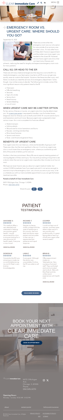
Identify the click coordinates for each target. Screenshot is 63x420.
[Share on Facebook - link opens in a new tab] (34, 189)
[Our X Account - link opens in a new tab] (47, 380)
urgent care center (15, 113)
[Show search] (41, 3)
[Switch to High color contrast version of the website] (44, 3)
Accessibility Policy (49, 413)
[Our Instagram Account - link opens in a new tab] (44, 380)
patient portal (26, 407)
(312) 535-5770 (13, 185)
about (7, 407)
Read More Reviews (31, 293)
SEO (39, 416)
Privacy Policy (35, 413)
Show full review (9, 247)
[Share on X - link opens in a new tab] (40, 189)
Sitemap (45, 416)
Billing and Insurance (50, 407)
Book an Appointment (31, 342)
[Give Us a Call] (37, 3)
